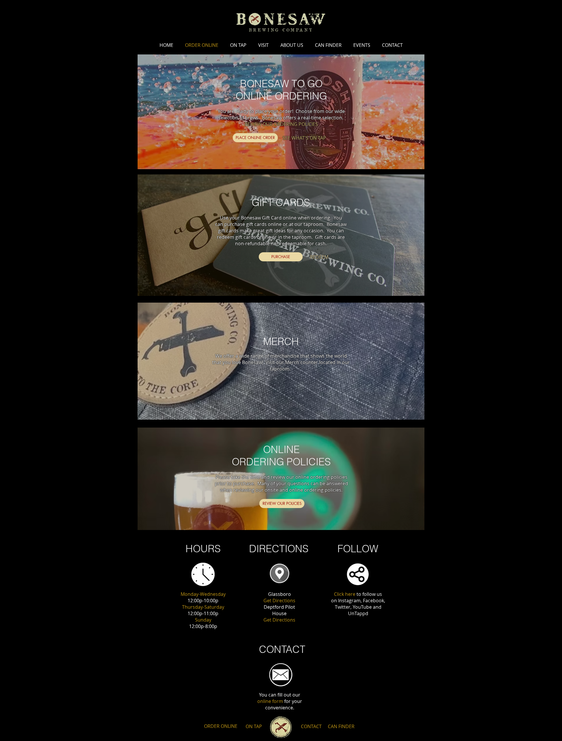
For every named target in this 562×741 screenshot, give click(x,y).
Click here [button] (344, 594)
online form (270, 701)
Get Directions (279, 600)
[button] (255, 137)
